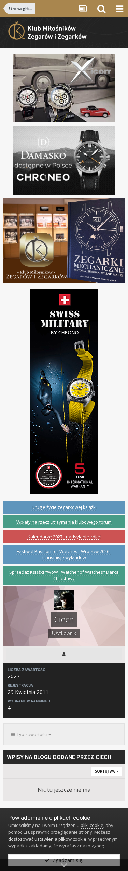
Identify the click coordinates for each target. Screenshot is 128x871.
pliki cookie (92, 825)
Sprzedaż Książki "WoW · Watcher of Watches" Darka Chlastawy (64, 575)
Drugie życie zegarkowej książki (64, 507)
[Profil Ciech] (64, 654)
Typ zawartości (31, 734)
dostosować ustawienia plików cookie (47, 839)
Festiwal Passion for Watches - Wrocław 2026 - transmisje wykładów (64, 554)
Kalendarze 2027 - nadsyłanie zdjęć (64, 536)
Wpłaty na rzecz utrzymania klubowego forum (64, 522)
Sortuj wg (106, 771)
